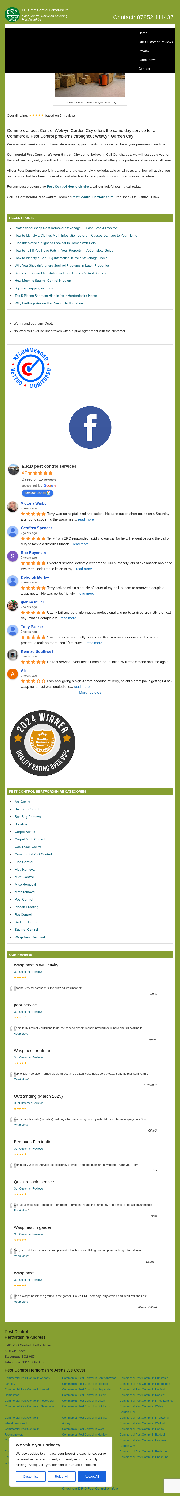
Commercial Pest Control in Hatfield (142, 1389)
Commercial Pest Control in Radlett (142, 1395)
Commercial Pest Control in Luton (83, 1400)
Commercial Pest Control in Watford (142, 1423)
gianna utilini (32, 602)
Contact (144, 69)
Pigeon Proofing (26, 907)
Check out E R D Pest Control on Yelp (90, 1488)
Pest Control (24, 899)
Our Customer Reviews (156, 42)
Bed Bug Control (27, 809)
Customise (31, 1476)
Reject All (61, 1476)
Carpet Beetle (25, 832)
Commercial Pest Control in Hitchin (84, 1395)
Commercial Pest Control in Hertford (85, 1383)
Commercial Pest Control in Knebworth (144, 1417)
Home (143, 33)
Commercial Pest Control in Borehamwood (89, 1378)
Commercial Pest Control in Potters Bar (29, 1400)
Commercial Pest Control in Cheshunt (144, 1457)
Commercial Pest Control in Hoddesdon (145, 1383)
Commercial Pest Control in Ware (83, 1428)
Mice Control (24, 877)
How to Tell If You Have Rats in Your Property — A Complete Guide (64, 250)
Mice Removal (25, 884)
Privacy (144, 51)
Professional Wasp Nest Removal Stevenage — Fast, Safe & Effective (66, 228)
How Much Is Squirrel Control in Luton (43, 280)
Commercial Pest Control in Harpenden (87, 1389)
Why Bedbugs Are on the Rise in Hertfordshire (49, 303)
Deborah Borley (35, 577)
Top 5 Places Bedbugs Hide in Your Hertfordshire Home (56, 295)
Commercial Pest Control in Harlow (142, 1428)
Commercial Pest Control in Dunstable (144, 1378)
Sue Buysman (33, 553)
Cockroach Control (28, 847)
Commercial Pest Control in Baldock (142, 1434)
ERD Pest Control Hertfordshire (45, 10)
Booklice (21, 824)
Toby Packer (32, 627)
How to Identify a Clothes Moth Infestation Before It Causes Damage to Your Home (76, 235)
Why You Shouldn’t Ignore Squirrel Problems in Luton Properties (62, 265)
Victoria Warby (34, 503)
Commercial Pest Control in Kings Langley (146, 1400)
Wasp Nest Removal (30, 937)
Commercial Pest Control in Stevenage (29, 1406)
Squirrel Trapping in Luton (34, 288)
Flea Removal (25, 869)
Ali (23, 671)
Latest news (147, 60)
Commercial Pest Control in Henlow (85, 1434)
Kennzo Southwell (37, 651)
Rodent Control (26, 922)
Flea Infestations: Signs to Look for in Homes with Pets (55, 243)
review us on (35, 493)
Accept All (92, 1476)
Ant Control (23, 801)
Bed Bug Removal (28, 817)
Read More (21, 1033)
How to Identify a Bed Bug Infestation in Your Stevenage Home (61, 258)
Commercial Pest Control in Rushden (143, 1451)
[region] (60, 1462)
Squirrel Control (26, 929)
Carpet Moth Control (30, 839)
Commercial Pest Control (33, 854)
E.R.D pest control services (49, 466)
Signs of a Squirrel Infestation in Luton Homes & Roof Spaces (60, 273)
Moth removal (25, 892)
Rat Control (23, 914)
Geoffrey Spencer (36, 528)
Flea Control (24, 862)
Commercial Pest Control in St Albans (86, 1406)
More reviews (90, 692)
